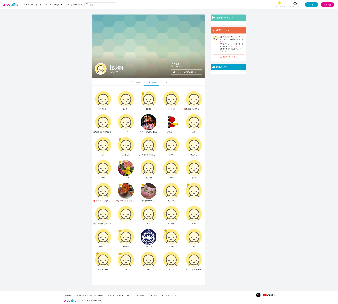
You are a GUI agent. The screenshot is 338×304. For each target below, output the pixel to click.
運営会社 (120, 295)
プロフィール (135, 82)
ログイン (311, 5)
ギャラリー (28, 5)
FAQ (128, 295)
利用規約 (67, 295)
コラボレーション (140, 295)
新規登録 (327, 5)
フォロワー (151, 82)
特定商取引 (99, 295)
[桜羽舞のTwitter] (198, 65)
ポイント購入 (279, 6)
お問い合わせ (171, 295)
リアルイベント (156, 295)
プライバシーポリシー (82, 295)
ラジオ (38, 5)
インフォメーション (73, 5)
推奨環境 (110, 295)
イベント (47, 5)
